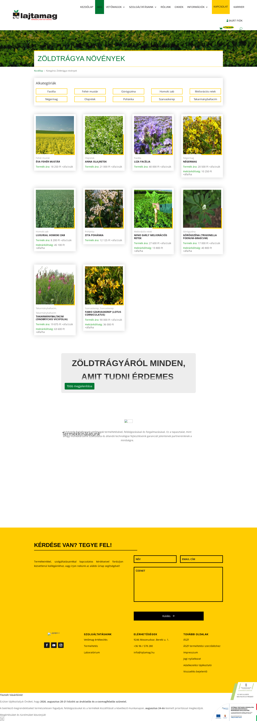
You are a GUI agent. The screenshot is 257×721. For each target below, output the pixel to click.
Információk (196, 7)
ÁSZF (186, 639)
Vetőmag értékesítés (96, 639)
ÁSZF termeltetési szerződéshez (201, 646)
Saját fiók (235, 20)
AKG (99, 7)
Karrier (239, 7)
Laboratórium (92, 652)
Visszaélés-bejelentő (195, 671)
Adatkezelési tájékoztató (197, 665)
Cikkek (179, 7)
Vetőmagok (114, 7)
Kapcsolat (221, 6)
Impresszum (190, 652)
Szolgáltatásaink (141, 7)
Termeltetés (91, 646)
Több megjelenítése (79, 386)
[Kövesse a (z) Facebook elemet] (47, 645)
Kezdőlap (86, 7)
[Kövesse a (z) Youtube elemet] (54, 645)
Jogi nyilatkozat (192, 658)
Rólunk (166, 7)
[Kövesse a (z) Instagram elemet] (61, 645)
